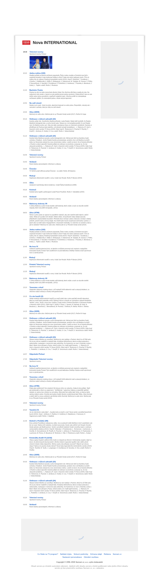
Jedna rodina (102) (37, 73)
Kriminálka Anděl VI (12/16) (40, 438)
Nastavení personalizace (72, 557)
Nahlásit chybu (66, 554)
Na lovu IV (33, 246)
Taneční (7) (34, 410)
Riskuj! (32, 176)
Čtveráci (32, 169)
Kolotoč (32, 190)
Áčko (31, 183)
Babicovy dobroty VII (38, 204)
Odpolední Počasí (37, 354)
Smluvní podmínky (81, 554)
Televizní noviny (36, 52)
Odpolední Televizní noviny (41, 359)
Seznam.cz (117, 554)
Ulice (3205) (34, 311)
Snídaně (32, 162)
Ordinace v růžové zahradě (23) (42, 136)
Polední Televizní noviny (39, 264)
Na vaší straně (35, 103)
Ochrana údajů (96, 554)
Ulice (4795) (34, 386)
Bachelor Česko (36, 90)
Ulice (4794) (34, 213)
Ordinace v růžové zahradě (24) (42, 337)
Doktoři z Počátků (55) (38, 421)
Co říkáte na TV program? (48, 554)
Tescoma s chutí (36, 287)
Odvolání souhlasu (91, 557)
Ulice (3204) (34, 112)
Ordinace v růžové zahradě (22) (42, 119)
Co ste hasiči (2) (36, 296)
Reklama (107, 554)
